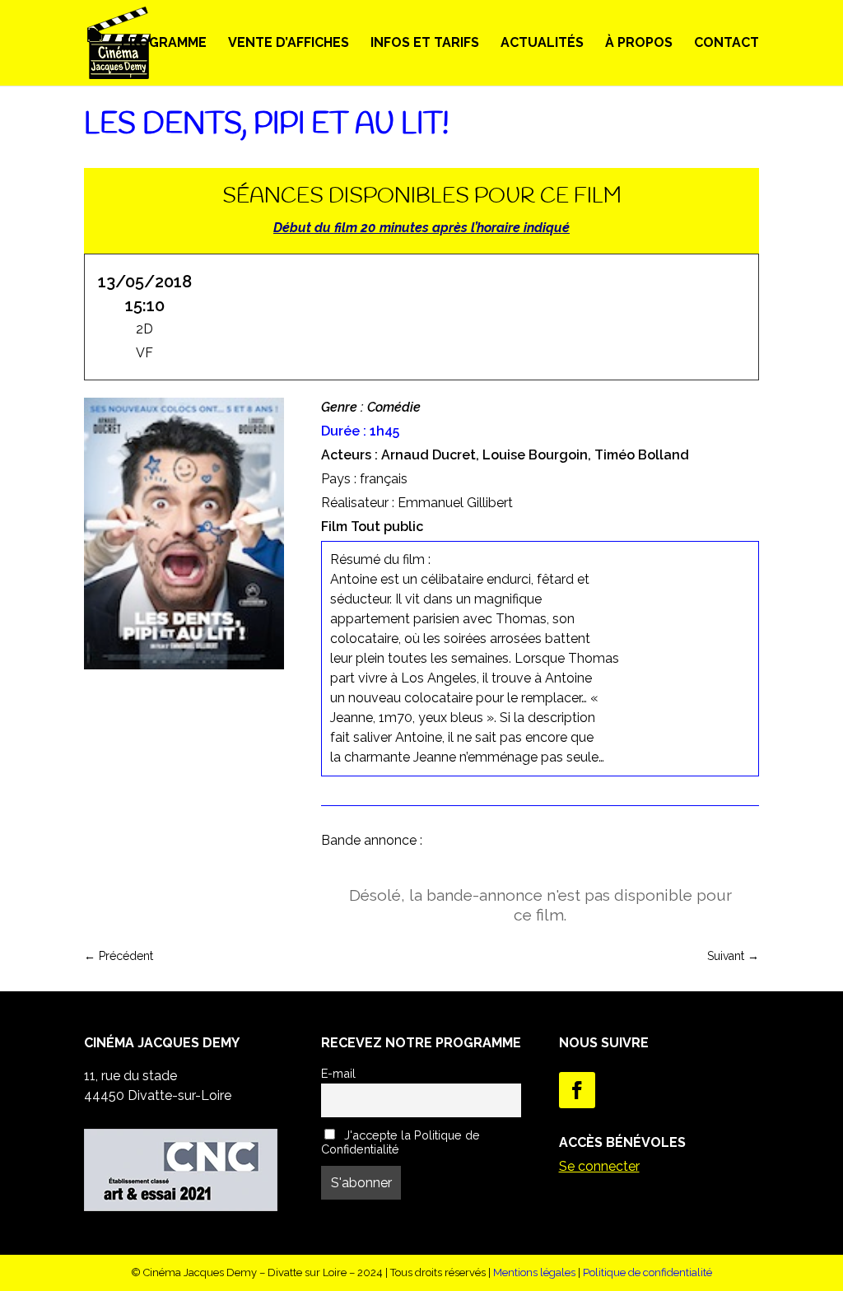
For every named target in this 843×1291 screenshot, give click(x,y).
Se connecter (599, 1166)
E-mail (338, 1073)
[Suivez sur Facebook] (577, 1090)
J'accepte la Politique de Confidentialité (400, 1142)
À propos (639, 43)
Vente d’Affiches (288, 43)
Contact (726, 43)
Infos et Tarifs (424, 43)
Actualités (542, 43)
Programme (164, 43)
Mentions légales (534, 1272)
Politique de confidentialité (647, 1272)
